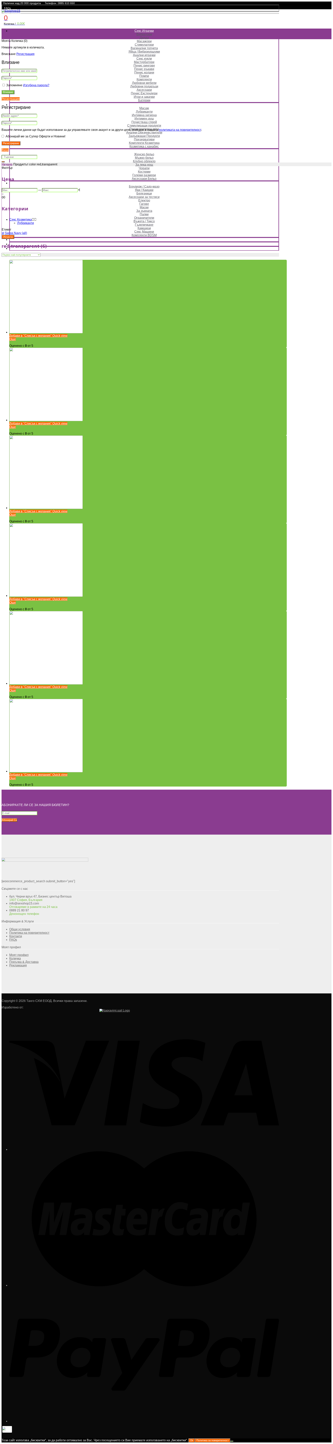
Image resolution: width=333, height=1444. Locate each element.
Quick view (59, 335)
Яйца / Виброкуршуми (144, 51)
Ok (191, 1440)
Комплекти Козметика (144, 143)
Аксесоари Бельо (144, 178)
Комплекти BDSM (144, 235)
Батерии (144, 100)
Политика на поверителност (29, 932)
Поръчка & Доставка (24, 962)
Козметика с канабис (144, 146)
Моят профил (12, 13)
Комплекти (144, 79)
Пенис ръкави (144, 69)
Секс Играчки (144, 30)
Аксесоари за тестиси (144, 197)
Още (12, 339)
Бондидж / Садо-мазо (144, 186)
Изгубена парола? (36, 85)
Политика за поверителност (212, 1440)
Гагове (144, 204)
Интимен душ (144, 118)
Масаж (144, 108)
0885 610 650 (66, 3)
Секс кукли (144, 58)
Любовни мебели (144, 83)
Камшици (144, 228)
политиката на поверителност (180, 129)
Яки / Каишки (144, 190)
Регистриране (11, 143)
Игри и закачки (144, 96)
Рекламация (18, 965)
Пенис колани (144, 72)
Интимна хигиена (144, 115)
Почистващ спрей (144, 122)
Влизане (8, 92)
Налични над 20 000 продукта (22, 3)
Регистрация (25, 54)
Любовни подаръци (144, 86)
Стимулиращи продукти (144, 125)
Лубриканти (144, 111)
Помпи (144, 76)
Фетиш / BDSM (144, 183)
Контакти (15, 936)
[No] (231, 1441)
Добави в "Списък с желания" (30, 335)
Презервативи (144, 139)
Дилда (144, 37)
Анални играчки (144, 55)
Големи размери (144, 175)
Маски (144, 207)
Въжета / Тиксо (144, 221)
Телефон (50, 3)
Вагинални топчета (144, 48)
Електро (144, 200)
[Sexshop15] (11, 11)
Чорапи (144, 168)
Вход (5, 150)
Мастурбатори (144, 62)
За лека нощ (144, 164)
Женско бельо (144, 154)
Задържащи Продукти (144, 136)
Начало (7, 164)
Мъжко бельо (144, 157)
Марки (144, 244)
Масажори (144, 41)
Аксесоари (144, 89)
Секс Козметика (144, 104)
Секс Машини (144, 231)
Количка (15, 958)
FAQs (7, 8)
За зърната (144, 210)
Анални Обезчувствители (144, 132)
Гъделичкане (144, 224)
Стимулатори (144, 44)
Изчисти (8, 236)
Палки (144, 214)
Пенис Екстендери (144, 93)
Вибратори (144, 34)
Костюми (144, 171)
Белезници (144, 193)
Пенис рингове (144, 65)
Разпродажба (144, 239)
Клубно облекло (144, 161)
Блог (144, 248)
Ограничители (144, 217)
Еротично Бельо (144, 150)
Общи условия (19, 929)
